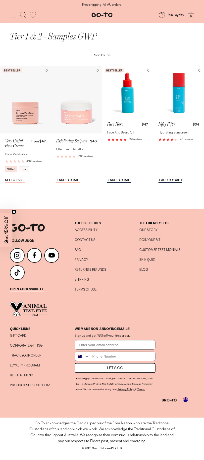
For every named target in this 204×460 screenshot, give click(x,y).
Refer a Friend (21, 375)
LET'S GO (115, 368)
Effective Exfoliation (70, 149)
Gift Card (18, 335)
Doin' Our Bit (149, 239)
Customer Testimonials (160, 249)
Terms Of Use (86, 289)
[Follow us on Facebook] (34, 255)
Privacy (81, 259)
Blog (143, 269)
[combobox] (82, 356)
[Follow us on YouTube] (51, 255)
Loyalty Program (25, 365)
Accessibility (86, 230)
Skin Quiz (147, 259)
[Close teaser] (13, 211)
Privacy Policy (125, 389)
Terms (141, 389)
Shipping (82, 279)
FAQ (78, 249)
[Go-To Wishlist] (33, 15)
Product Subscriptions (30, 385)
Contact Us (85, 239)
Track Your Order (25, 355)
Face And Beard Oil (120, 132)
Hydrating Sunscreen (173, 132)
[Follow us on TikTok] (17, 272)
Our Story (148, 230)
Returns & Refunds (90, 269)
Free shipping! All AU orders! (102, 4)
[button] (46, 70)
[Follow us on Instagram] (17, 255)
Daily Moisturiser (17, 154)
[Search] (23, 15)
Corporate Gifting (26, 345)
